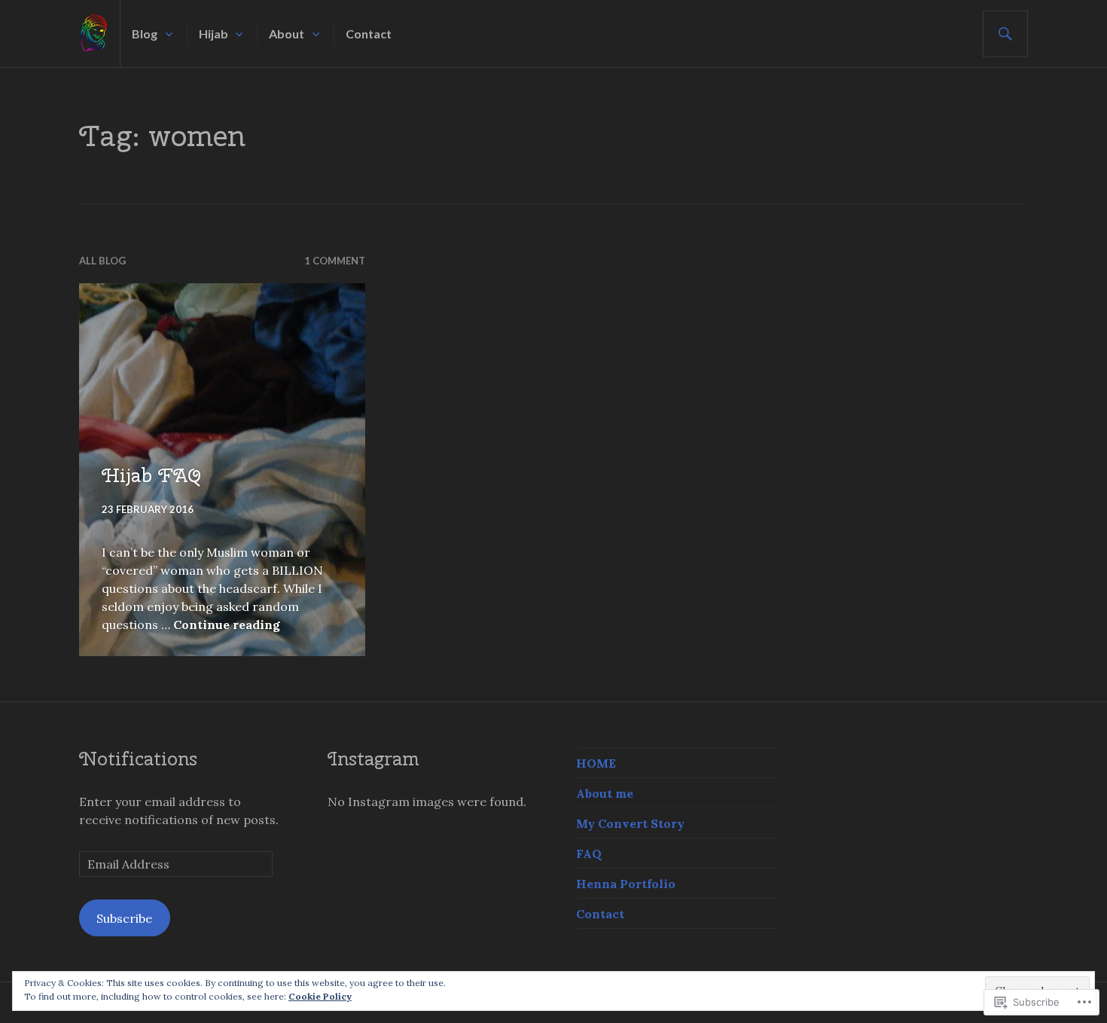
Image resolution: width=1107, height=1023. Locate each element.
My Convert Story (630, 823)
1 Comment (334, 261)
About (286, 33)
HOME (596, 763)
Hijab (213, 33)
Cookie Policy (320, 996)
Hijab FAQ (151, 475)
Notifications (138, 758)
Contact (369, 33)
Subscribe (124, 918)
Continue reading (226, 624)
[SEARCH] (1005, 34)
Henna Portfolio (625, 883)
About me (604, 793)
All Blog (102, 261)
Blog (144, 33)
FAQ (589, 853)
